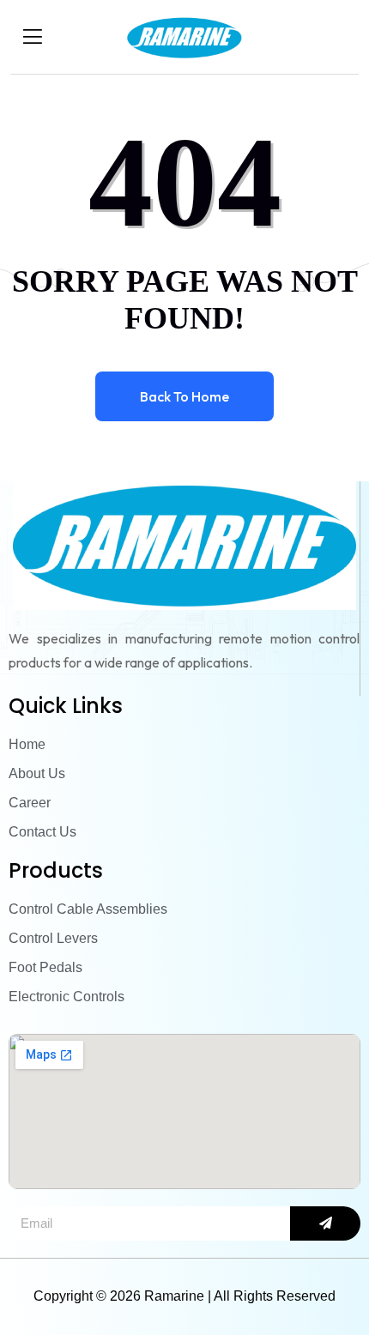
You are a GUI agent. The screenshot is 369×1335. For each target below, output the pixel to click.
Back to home (184, 396)
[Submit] (325, 1223)
